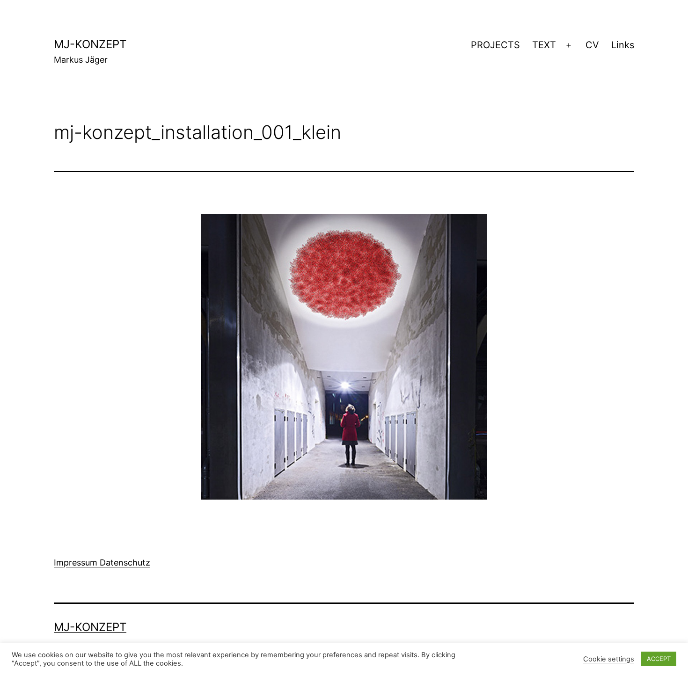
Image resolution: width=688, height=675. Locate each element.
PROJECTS (495, 45)
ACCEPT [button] (659, 658)
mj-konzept (90, 44)
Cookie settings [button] (608, 659)
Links (622, 45)
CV (592, 45)
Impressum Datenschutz (102, 562)
